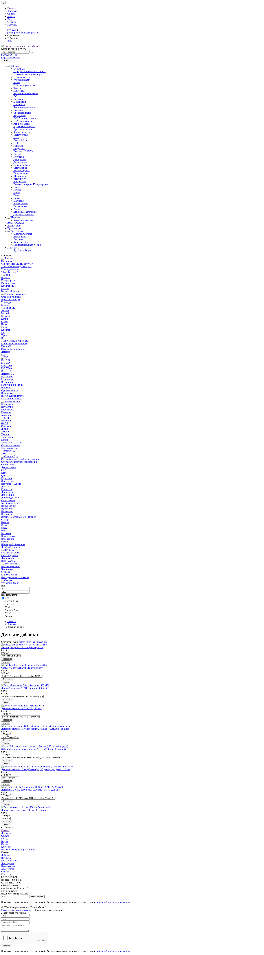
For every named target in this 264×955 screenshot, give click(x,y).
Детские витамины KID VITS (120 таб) (21, 708)
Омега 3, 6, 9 (20, 140)
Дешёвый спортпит (23, 214)
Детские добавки (22, 165)
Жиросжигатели (21, 132)
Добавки (14, 66)
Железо (5, 310)
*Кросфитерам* (21, 79)
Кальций (5, 316)
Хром (4, 335)
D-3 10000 (6, 365)
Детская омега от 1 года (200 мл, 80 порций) (24, 810)
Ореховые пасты (22, 112)
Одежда (14, 247)
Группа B (6, 346)
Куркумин (18, 145)
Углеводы (6, 302)
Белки (16, 82)
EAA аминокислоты (24, 121)
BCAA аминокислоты (24, 118)
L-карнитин (19, 101)
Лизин (4, 429)
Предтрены (19, 148)
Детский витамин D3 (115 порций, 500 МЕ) (24, 688)
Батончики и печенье (24, 107)
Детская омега (8, 467)
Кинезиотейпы (21, 242)
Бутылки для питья (23, 220)
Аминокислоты (21, 123)
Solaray (8, 616)
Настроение (19, 181)
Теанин (5, 431)
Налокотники (20, 206)
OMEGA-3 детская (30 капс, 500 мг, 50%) (22, 667)
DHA (4, 473)
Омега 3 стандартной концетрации (19, 462)
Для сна (17, 154)
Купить (5, 662)
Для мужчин (19, 159)
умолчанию (25, 642)
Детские (5, 351)
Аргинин (6, 415)
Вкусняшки (19, 115)
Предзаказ (7, 659)
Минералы (19, 90)
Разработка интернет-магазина (17, 910)
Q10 (15, 143)
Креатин (17, 88)
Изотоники (19, 104)
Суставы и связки (22, 129)
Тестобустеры (20, 134)
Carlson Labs (11, 601)
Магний (5, 313)
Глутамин (6, 412)
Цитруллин (7, 407)
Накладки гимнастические (27, 244)
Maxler (8, 607)
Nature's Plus (11, 610)
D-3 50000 (6, 368)
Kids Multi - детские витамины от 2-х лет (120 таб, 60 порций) (33, 749)
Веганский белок (10, 291)
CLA (3, 470)
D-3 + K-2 (6, 371)
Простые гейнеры (10, 299)
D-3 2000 (6, 360)
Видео (10, 19)
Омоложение (20, 167)
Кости (16, 192)
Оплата (11, 13)
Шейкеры (15, 217)
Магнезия (18, 200)
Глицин (5, 440)
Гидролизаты (8, 283)
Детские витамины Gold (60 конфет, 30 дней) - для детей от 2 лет (35, 728)
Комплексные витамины (14, 343)
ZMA (16, 137)
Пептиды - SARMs (23, 151)
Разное (16, 209)
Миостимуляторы (22, 233)
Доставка (12, 11)
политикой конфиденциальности (113, 902)
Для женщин (20, 162)
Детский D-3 (8, 373)
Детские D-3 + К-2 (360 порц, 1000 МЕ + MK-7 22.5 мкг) (30, 789)
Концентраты (8, 280)
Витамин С (19, 99)
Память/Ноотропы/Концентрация (30, 184)
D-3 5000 (6, 362)
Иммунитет (19, 178)
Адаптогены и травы (24, 126)
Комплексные (8, 285)
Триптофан (7, 437)
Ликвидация (13, 225)
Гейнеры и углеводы (24, 85)
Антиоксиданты (21, 170)
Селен (4, 321)
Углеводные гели (22, 77)
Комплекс (6, 329)
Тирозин (5, 418)
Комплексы (7, 404)
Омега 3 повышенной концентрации (20, 459)
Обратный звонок (10, 57)
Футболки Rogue (22, 250)
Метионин (6, 420)
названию (42, 642)
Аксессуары (16, 231)
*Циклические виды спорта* (28, 74)
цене (34, 642)
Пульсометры (14, 228)
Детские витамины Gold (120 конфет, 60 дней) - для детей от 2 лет (35, 769)
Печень (17, 189)
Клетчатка (18, 156)
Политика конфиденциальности (18, 849)
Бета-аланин (7, 409)
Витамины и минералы (25, 93)
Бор (3, 332)
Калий (4, 318)
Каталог (6, 60)
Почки (16, 198)
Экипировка (19, 236)
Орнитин (6, 426)
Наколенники (20, 203)
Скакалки (18, 239)
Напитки (18, 110)
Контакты (12, 24)
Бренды (11, 16)
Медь (4, 327)
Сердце (17, 187)
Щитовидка (19, 176)
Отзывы (11, 22)
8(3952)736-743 (9, 54)
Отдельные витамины (12, 349)
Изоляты (5, 277)
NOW (8, 613)
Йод (3, 338)
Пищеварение (20, 173)
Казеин (5, 288)
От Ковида (19, 68)
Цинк (4, 324)
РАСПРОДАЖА (15, 222)
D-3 (15, 96)
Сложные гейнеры (11, 296)
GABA (4, 423)
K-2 (3, 354)
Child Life (10, 604)
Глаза (16, 195)
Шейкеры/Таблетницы (25, 211)
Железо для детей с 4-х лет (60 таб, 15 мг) (22, 647)
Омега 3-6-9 (7, 464)
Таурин (5, 434)
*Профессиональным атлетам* (29, 71)
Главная (11, 8)
